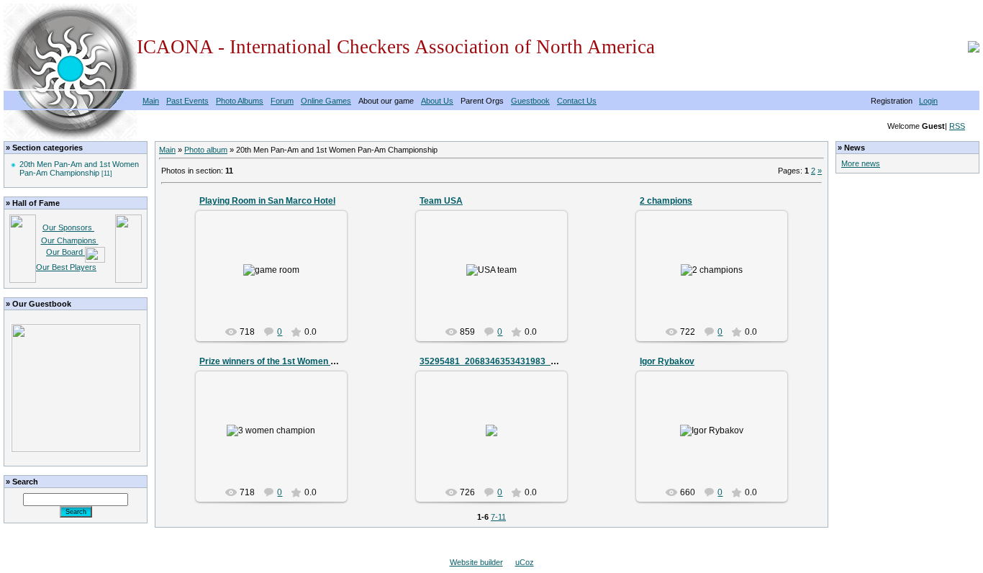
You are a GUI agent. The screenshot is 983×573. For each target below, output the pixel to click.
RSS (957, 126)
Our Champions (70, 240)
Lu (278, 281)
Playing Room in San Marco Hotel (267, 201)
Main (167, 149)
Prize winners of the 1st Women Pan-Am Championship (312, 361)
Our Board (65, 252)
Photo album (205, 149)
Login (928, 100)
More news (860, 163)
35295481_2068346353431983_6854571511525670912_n (538, 361)
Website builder (476, 562)
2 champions (666, 201)
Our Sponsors (68, 227)
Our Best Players (66, 267)
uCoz (524, 562)
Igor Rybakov (667, 361)
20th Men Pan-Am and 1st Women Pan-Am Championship (79, 168)
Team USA (441, 201)
